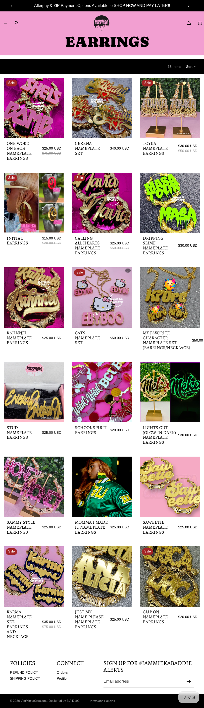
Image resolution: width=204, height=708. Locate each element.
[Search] (16, 22)
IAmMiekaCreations (34, 701)
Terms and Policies (102, 701)
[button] (191, 66)
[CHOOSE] (56, 130)
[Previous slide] (11, 5)
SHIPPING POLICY (25, 678)
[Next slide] (188, 5)
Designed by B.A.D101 (64, 701)
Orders (62, 672)
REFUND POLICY (24, 672)
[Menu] (5, 23)
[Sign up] (189, 681)
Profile (62, 678)
